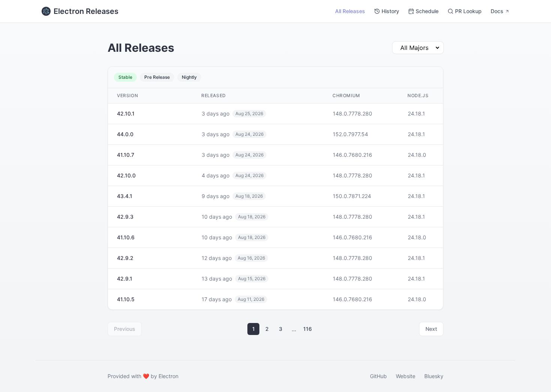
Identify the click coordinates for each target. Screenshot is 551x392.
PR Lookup (468, 11)
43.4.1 (124, 196)
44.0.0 (125, 134)
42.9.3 (125, 216)
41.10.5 (126, 299)
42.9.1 (124, 278)
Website (405, 376)
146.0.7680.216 (352, 155)
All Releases (350, 11)
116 (307, 329)
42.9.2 (125, 258)
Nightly (189, 77)
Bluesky (433, 376)
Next (431, 329)
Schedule (427, 11)
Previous (124, 329)
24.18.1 (416, 113)
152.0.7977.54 (350, 134)
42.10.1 (126, 113)
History (390, 11)
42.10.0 (126, 175)
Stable (125, 77)
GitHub (378, 376)
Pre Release (157, 77)
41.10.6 (126, 237)
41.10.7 (125, 155)
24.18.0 (417, 155)
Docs (497, 11)
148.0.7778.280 (352, 113)
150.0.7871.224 (352, 196)
